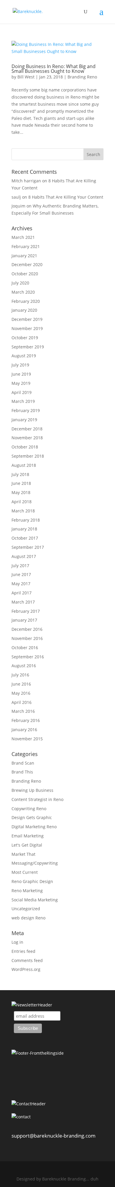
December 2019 (27, 319)
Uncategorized (26, 908)
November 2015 (27, 739)
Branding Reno (82, 77)
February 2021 (26, 246)
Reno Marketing (27, 890)
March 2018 (23, 511)
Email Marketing (28, 836)
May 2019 (21, 383)
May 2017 (21, 583)
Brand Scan (23, 763)
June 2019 (21, 374)
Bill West (25, 77)
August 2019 (24, 355)
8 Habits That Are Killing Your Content (65, 197)
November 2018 (27, 437)
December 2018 (27, 429)
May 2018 (21, 492)
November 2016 (27, 638)
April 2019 (22, 392)
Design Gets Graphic (32, 817)
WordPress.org (26, 969)
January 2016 (24, 729)
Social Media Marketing (35, 900)
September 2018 (28, 456)
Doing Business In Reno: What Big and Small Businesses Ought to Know (54, 68)
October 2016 (25, 647)
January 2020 (24, 310)
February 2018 (26, 520)
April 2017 (22, 593)
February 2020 (26, 301)
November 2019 (27, 328)
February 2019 (26, 410)
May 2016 (21, 693)
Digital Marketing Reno (34, 826)
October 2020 (25, 273)
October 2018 (25, 447)
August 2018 (24, 465)
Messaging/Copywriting (35, 863)
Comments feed (27, 960)
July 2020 (20, 283)
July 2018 (20, 474)
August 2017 (24, 556)
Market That (23, 854)
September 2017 (28, 547)
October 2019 (25, 337)
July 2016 (20, 675)
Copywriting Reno (29, 808)
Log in (17, 942)
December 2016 (27, 629)
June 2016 (21, 684)
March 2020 (23, 292)
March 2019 (23, 401)
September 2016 (28, 657)
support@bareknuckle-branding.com (54, 1135)
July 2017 (20, 565)
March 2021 (23, 237)
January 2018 (24, 529)
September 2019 (28, 347)
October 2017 (25, 538)
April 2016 (22, 702)
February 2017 (26, 611)
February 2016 (26, 720)
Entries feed (23, 951)
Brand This (22, 772)
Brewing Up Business (32, 790)
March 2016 (23, 711)
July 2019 (20, 365)
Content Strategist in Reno (37, 799)
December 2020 (27, 264)
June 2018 (21, 483)
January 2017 (24, 620)
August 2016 (24, 665)
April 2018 (22, 501)
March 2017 (23, 602)
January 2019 (24, 419)
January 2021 (24, 255)
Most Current (25, 872)
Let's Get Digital (27, 845)
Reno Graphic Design (32, 881)
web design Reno (28, 918)
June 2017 (21, 574)
